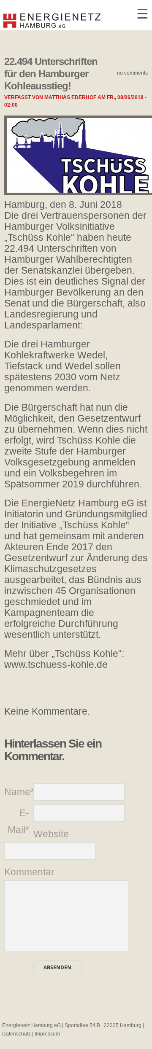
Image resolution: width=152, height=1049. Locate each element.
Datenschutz (16, 1034)
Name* (18, 791)
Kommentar (18, 871)
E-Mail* (18, 821)
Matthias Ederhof (70, 97)
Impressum (47, 1034)
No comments (132, 73)
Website (47, 833)
